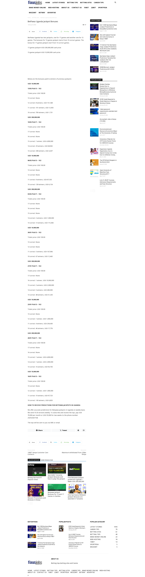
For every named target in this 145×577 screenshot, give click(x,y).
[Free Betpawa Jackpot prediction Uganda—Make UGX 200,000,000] (77, 470)
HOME (47, 3)
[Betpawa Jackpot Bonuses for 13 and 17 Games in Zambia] (57, 487)
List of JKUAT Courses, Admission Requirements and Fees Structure (108, 182)
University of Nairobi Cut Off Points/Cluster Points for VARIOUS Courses (108, 141)
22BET (93, 8)
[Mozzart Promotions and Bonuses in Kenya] (37, 490)
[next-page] (31, 503)
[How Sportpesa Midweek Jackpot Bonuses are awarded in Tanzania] (77, 488)
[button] (115, 3)
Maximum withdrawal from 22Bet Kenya (74, 453)
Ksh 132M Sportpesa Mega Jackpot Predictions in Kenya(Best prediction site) (108, 27)
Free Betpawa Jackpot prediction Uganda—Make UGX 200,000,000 (76, 479)
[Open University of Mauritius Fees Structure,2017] (94, 173)
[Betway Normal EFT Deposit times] (37, 470)
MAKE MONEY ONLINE (37, 8)
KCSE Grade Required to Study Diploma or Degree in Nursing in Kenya (108, 101)
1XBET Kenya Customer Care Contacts (38, 453)
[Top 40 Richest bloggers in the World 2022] (94, 162)
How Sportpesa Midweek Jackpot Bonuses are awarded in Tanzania (77, 497)
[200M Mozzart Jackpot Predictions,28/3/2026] (94, 69)
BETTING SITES (86, 3)
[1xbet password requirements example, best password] (94, 111)
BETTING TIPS (72, 3)
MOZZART (32, 13)
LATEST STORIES (58, 3)
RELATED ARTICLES (34, 460)
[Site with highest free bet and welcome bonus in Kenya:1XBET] (94, 37)
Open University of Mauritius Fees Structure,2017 (105, 172)
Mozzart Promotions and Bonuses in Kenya (37, 499)
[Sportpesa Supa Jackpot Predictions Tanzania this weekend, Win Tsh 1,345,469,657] (94, 58)
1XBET (86, 8)
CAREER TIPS (99, 3)
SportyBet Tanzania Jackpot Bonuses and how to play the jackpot (56, 477)
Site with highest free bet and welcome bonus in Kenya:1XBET (108, 37)
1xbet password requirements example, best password (108, 111)
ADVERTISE (51, 13)
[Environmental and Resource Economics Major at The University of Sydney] (94, 132)
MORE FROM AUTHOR (47, 460)
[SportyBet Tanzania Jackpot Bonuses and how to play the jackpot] (57, 469)
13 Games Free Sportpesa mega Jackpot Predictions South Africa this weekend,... (46, 544)
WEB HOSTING (53, 8)
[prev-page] (29, 503)
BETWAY (42, 13)
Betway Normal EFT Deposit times (35, 478)
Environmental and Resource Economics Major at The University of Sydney (108, 131)
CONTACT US (77, 8)
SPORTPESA (102, 8)
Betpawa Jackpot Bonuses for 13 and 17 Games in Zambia (56, 494)
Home (29, 17)
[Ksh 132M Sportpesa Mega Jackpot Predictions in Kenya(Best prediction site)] (94, 27)
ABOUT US (65, 8)
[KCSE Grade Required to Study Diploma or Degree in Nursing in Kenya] (94, 102)
